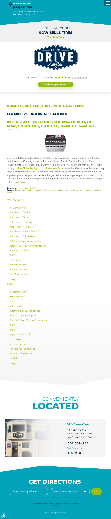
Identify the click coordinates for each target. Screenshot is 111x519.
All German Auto (18, 207)
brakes (12, 329)
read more (19, 182)
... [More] (11, 280)
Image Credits (49, 512)
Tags (37, 106)
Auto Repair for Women (21, 226)
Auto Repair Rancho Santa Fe (24, 231)
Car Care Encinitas (19, 274)
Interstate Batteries (57, 168)
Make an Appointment (55, 84)
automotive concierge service (24, 310)
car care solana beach (21, 353)
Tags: (10, 284)
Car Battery (15, 260)
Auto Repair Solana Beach (23, 236)
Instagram (80, 453)
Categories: (15, 200)
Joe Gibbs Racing (27, 168)
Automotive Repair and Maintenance (28, 245)
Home (12, 106)
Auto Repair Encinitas (20, 222)
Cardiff (39, 190)
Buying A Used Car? (19, 334)
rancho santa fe (86, 190)
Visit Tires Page (55, 37)
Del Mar (46, 190)
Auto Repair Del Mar (20, 217)
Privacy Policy (61, 512)
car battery (29, 190)
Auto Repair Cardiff (27, 188)
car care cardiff (17, 264)
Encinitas (56, 190)
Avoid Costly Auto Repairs (22, 315)
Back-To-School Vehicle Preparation (28, 320)
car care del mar (18, 269)
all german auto (17, 291)
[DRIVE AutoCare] (55, 57)
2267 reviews (79, 77)
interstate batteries (64, 106)
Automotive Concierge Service (25, 241)
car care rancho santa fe (22, 348)
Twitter (76, 453)
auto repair (18, 190)
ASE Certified (16, 296)
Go (96, 491)
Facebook (68, 453)
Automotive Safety (19, 250)
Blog (25, 106)
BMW (12, 255)
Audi (11, 301)
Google (72, 453)
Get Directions (74, 448)
